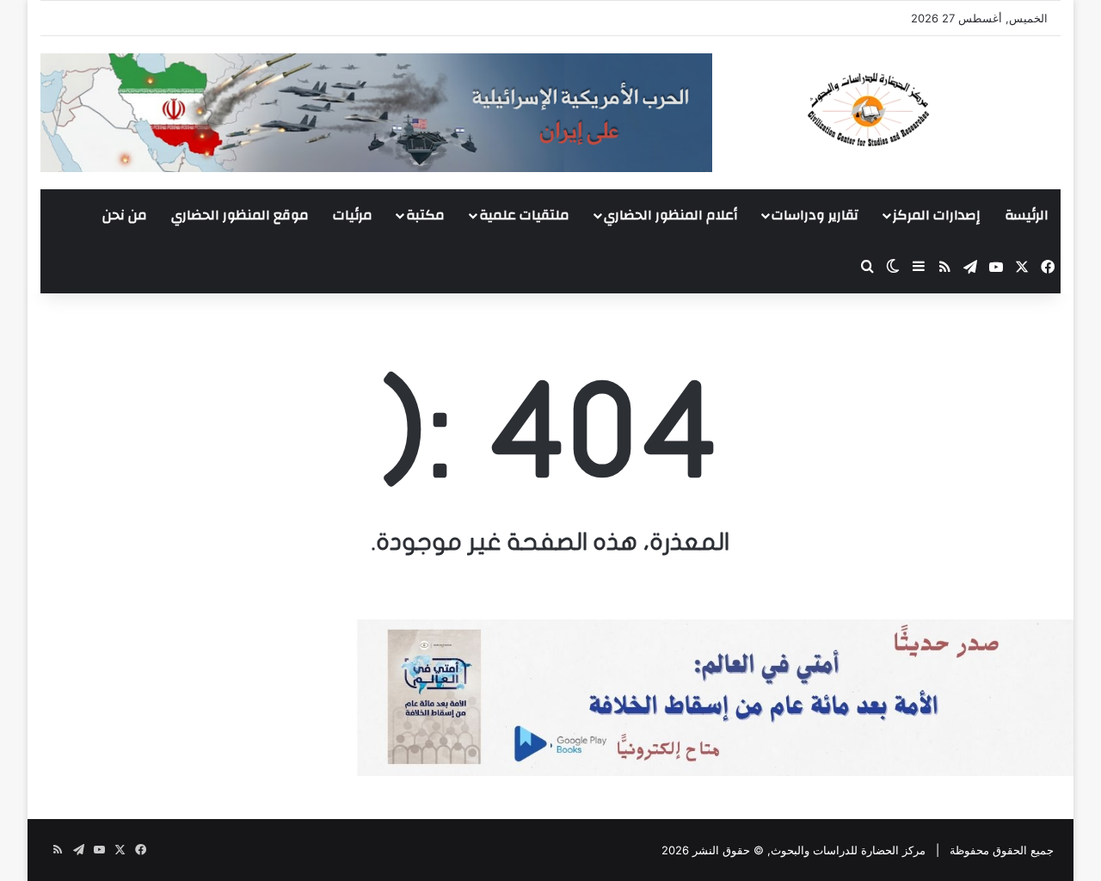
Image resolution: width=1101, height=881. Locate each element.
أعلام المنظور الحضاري (670, 215)
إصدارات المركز (936, 215)
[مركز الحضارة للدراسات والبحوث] (932, 109)
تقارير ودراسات (815, 215)
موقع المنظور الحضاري (240, 215)
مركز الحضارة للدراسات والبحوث (848, 850)
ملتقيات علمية (524, 215)
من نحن (124, 215)
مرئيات (352, 215)
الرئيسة (1027, 215)
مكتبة (425, 215)
